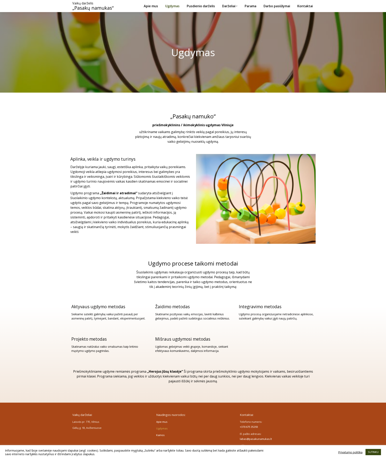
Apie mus (161, 422)
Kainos (160, 435)
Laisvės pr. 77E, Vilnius (85, 422)
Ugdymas (162, 428)
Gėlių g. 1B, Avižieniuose (87, 428)
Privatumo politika (350, 452)
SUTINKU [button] (373, 452)
